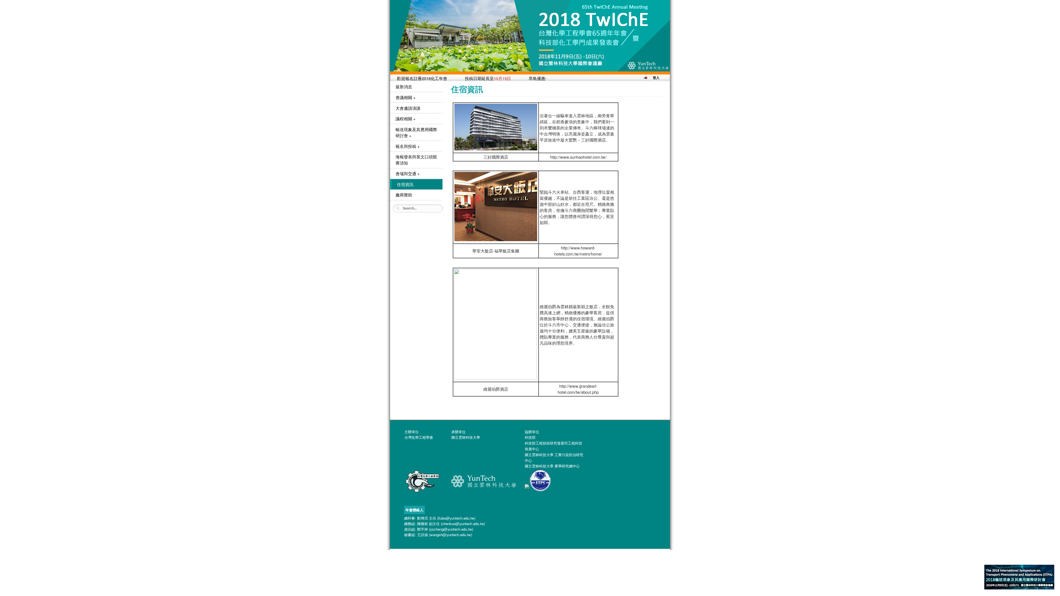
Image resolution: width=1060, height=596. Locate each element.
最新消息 (404, 86)
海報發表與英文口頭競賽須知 (416, 160)
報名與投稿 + (408, 146)
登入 (656, 78)
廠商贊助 (404, 195)
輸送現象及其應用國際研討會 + (416, 132)
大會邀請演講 (408, 108)
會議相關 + (406, 97)
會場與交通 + (408, 173)
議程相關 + (406, 118)
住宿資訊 (405, 184)
